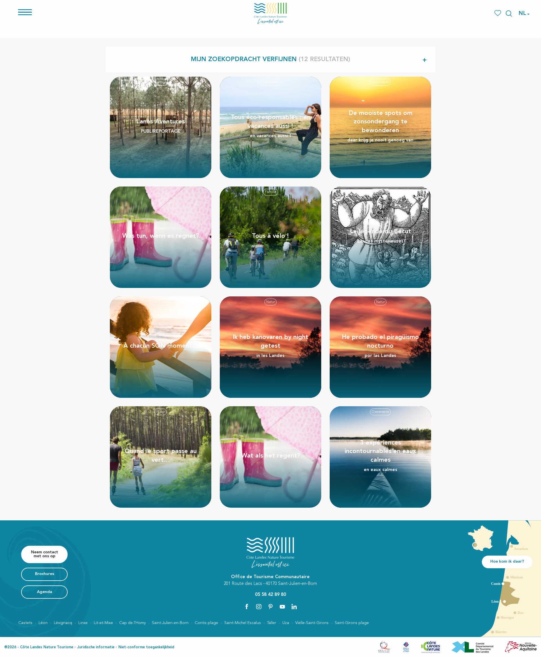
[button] (509, 13)
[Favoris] (498, 13)
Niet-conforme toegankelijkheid (146, 647)
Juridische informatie (95, 647)
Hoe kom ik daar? (507, 562)
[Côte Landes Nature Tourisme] (270, 13)
